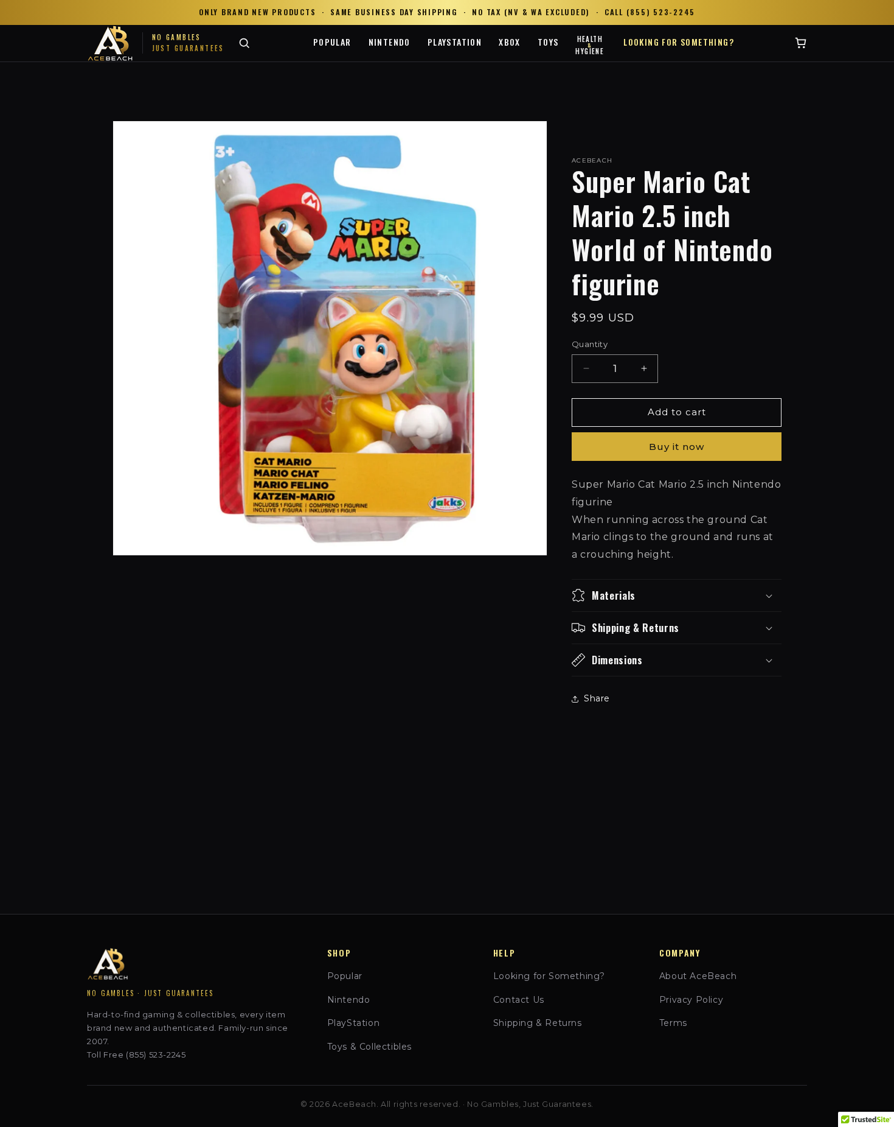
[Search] (244, 43)
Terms (673, 1022)
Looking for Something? (678, 41)
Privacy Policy (691, 999)
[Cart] (800, 43)
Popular (332, 41)
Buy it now (676, 446)
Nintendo (390, 41)
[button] (676, 595)
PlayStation (455, 41)
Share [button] (597, 698)
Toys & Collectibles (369, 1046)
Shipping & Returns (537, 1022)
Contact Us (518, 999)
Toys (548, 41)
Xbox (510, 41)
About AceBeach (697, 976)
